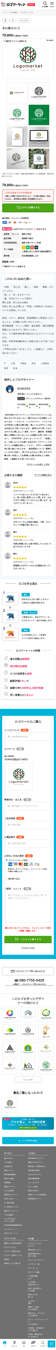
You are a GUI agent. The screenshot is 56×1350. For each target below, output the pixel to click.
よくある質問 (9, 1190)
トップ (4, 12)
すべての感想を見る (43, 474)
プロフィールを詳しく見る (38, 464)
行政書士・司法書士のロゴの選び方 (36, 1329)
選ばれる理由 (9, 1178)
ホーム (4, 1346)
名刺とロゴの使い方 (33, 1295)
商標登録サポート (34, 1198)
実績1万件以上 (33, 1190)
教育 (6, 368)
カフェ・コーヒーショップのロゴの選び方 (38, 1321)
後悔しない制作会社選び (13, 1243)
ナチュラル (23, 20)
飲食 (15, 368)
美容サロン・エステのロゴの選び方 (36, 1314)
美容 (33, 363)
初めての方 (14, 1346)
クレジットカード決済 (17, 860)
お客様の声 (33, 1346)
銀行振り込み (14, 878)
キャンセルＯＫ (33, 1182)
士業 (13, 363)
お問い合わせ (9, 1198)
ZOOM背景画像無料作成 (13, 1225)
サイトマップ (33, 1268)
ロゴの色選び (9, 1215)
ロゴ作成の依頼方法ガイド (33, 1283)
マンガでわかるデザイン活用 (9, 1219)
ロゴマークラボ (9, 1238)
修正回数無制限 (33, 1178)
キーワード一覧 (33, 1264)
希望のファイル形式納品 (37, 1194)
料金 (24, 1346)
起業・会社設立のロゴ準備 (34, 1289)
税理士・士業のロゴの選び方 (33, 1308)
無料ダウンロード (10, 1211)
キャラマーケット (10, 1229)
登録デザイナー (9, 1186)
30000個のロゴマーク (36, 1158)
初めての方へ (9, 1158)
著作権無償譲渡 (9, 1174)
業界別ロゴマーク (10, 1194)
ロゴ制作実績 (9, 1202)
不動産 (23, 363)
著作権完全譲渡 (33, 1170)
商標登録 (7, 1182)
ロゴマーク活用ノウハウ (13, 1255)
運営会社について (34, 1249)
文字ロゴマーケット (11, 1233)
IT (5, 363)
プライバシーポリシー (36, 1260)
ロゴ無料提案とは (33, 1277)
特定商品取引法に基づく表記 (34, 1254)
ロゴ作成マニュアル (11, 1206)
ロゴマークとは (9, 1247)
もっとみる (28, 1079)
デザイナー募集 (33, 1272)
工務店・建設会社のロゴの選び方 (35, 1335)
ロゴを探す (13, 12)
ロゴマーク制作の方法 (12, 1251)
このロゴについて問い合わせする (29, 971)
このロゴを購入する (30, 207)
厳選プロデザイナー (35, 1162)
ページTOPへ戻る (29, 1140)
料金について (9, 1170)
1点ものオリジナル (35, 1174)
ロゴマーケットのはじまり (34, 1244)
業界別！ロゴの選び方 (12, 1263)
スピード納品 (33, 1186)
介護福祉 (45, 363)
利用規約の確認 (28, 948)
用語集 (6, 1259)
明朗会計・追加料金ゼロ (37, 1166)
